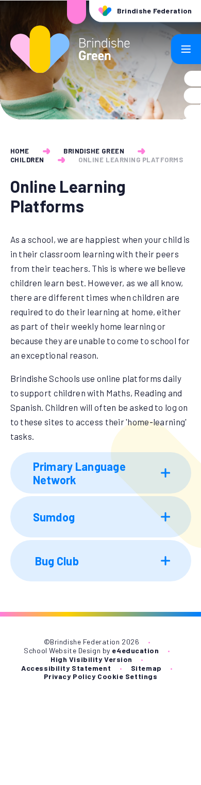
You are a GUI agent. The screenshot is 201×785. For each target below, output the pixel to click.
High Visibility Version (91, 659)
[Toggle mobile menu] (186, 49)
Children (27, 160)
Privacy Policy (70, 676)
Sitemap (146, 668)
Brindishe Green (93, 151)
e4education (135, 650)
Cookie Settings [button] (127, 676)
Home (19, 151)
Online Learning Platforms (130, 160)
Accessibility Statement (66, 668)
